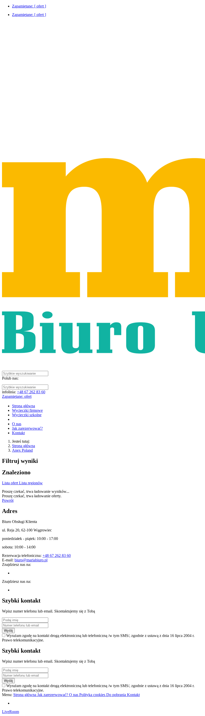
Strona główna (23, 446)
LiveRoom (10, 712)
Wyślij (8, 630)
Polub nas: (10, 378)
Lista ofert (10, 483)
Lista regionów (31, 483)
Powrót (8, 500)
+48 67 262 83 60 (31, 392)
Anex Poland (22, 450)
